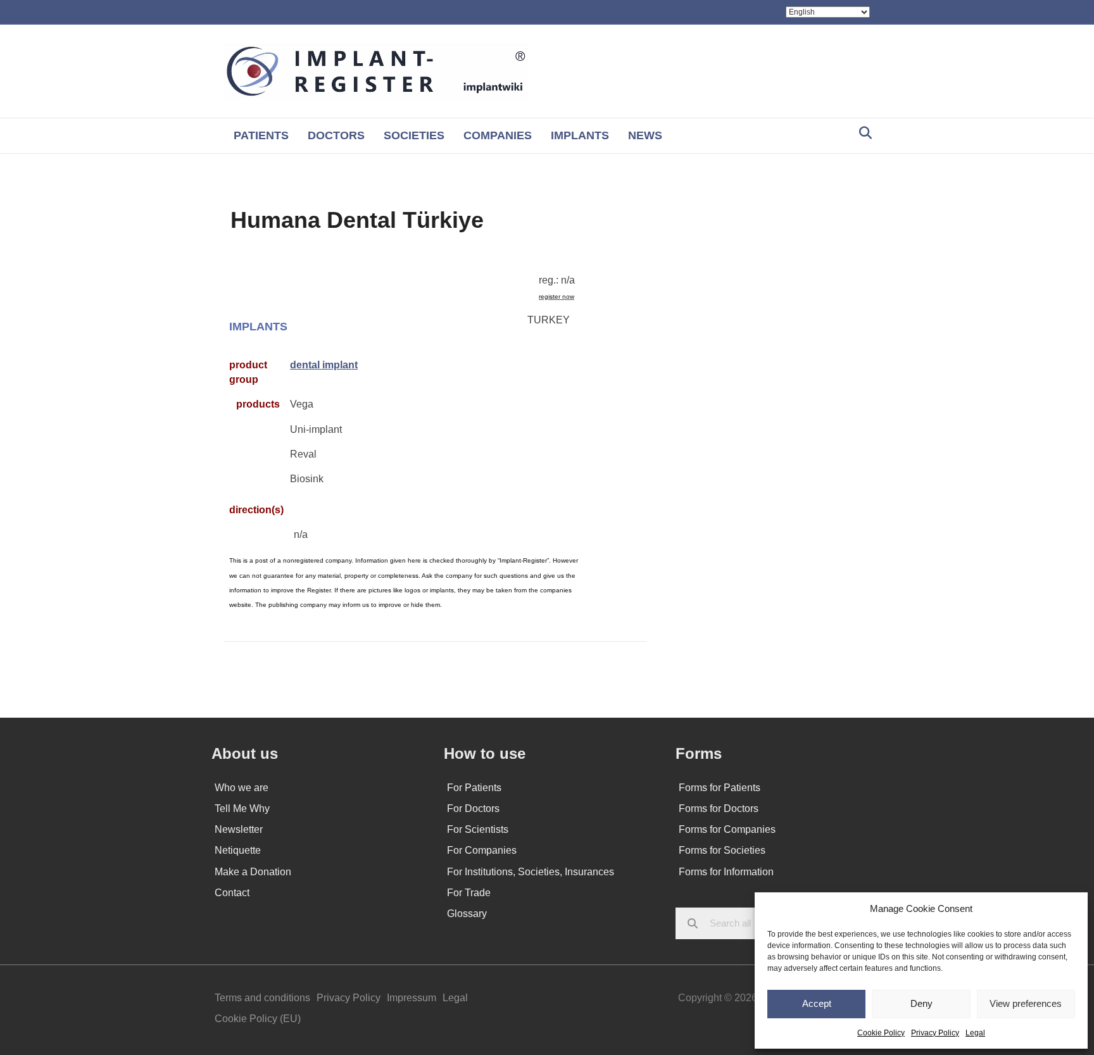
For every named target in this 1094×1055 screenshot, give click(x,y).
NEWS (645, 135)
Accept (816, 1003)
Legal (975, 1032)
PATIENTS (261, 135)
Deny (921, 1003)
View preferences (1026, 1003)
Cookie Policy (881, 1032)
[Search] (862, 133)
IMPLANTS (580, 135)
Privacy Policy (935, 1032)
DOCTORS (336, 135)
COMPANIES (497, 135)
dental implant (324, 364)
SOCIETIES (414, 135)
